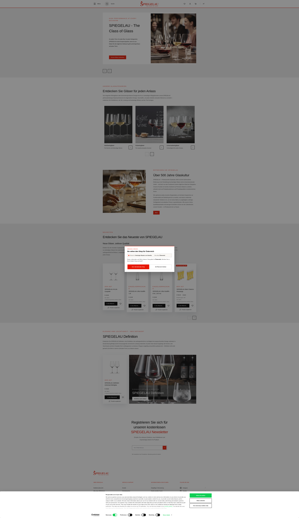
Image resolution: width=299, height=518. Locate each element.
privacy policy (168, 506)
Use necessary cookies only (200, 505)
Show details (166, 515)
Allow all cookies (200, 495)
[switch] (130, 515)
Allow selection (201, 500)
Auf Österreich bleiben (160, 266)
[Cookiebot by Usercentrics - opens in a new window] (95, 515)
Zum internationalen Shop (138, 266)
